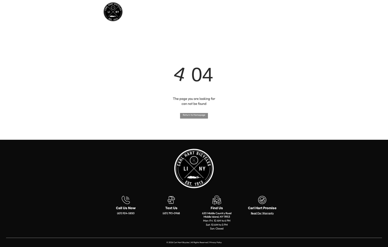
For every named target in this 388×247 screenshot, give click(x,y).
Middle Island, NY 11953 (217, 216)
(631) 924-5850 (126, 213)
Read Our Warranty (262, 213)
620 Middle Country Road (216, 213)
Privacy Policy (215, 242)
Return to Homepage (194, 114)
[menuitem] (152, 12)
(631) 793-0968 (171, 213)
